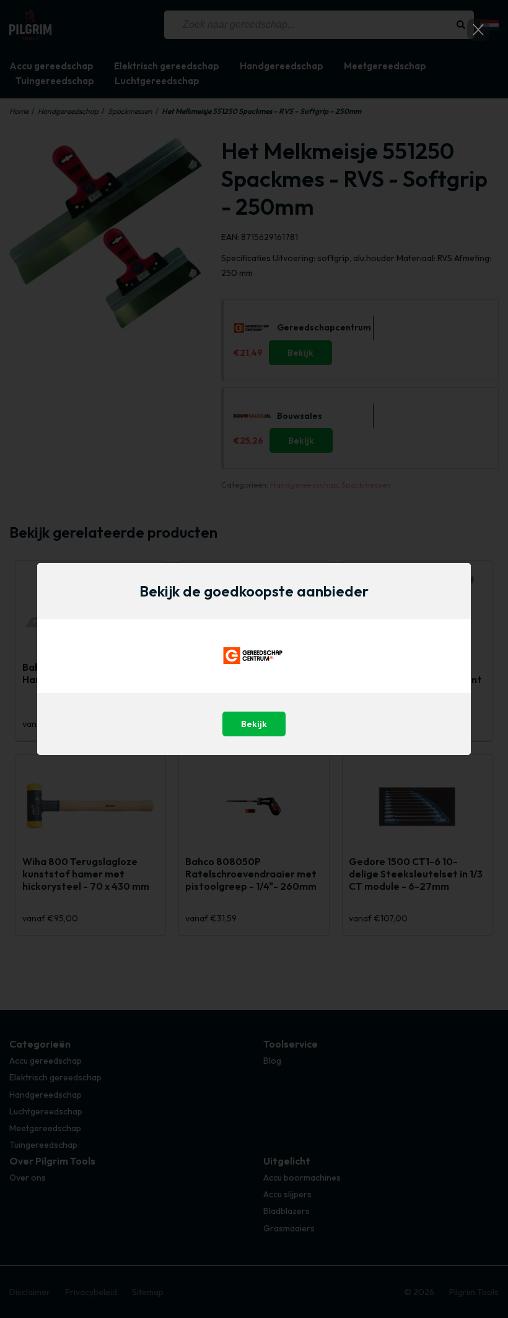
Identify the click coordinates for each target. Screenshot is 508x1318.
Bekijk (254, 724)
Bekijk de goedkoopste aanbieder (254, 591)
